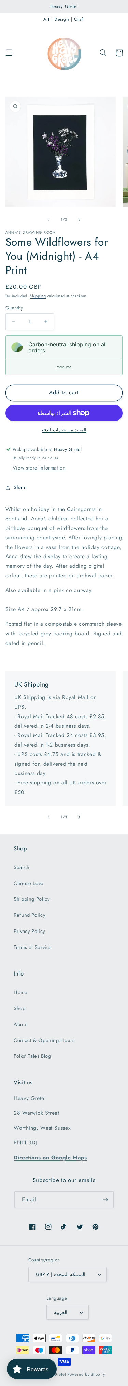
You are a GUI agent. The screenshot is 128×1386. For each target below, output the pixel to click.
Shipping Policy (31, 899)
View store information (39, 468)
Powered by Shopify (86, 1374)
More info (64, 367)
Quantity (14, 307)
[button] (9, 53)
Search (22, 867)
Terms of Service (33, 947)
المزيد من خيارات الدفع (64, 430)
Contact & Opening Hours (44, 1040)
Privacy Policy (29, 931)
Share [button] (20, 487)
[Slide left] (48, 219)
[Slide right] (79, 219)
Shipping (38, 296)
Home (21, 992)
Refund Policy (29, 915)
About (21, 1024)
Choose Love (29, 883)
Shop (20, 1008)
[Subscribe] (105, 1199)
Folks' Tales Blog (32, 1056)
